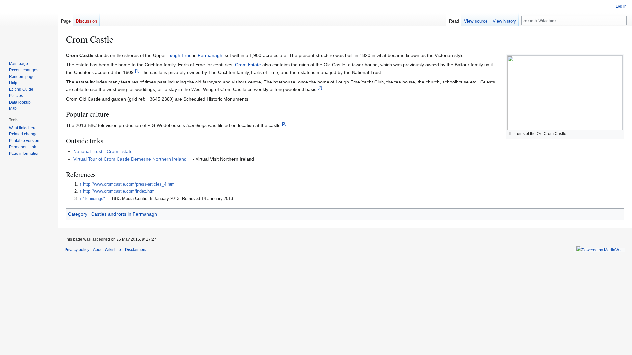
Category (77, 214)
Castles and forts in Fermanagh (124, 214)
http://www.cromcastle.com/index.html (119, 191)
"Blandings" (94, 198)
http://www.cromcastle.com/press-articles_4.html (129, 184)
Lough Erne (179, 55)
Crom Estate (248, 64)
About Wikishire (107, 250)
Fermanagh (210, 55)
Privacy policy (77, 250)
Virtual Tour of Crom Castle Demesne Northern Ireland (130, 159)
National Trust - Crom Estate (103, 151)
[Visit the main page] (29, 26)
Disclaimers (135, 250)
